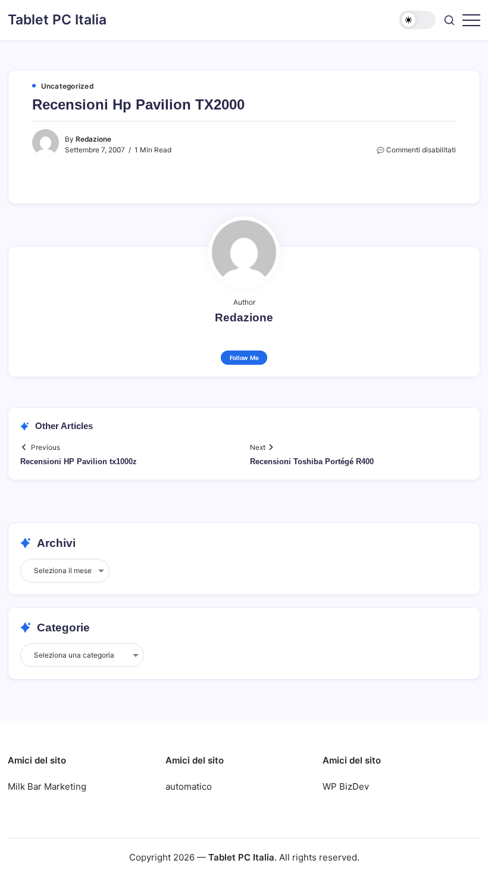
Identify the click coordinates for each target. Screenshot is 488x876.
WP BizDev (346, 786)
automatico (188, 786)
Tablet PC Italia (57, 19)
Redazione (93, 139)
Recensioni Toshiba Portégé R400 (312, 461)
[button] (417, 20)
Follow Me (244, 357)
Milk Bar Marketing (47, 786)
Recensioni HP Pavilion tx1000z (78, 461)
